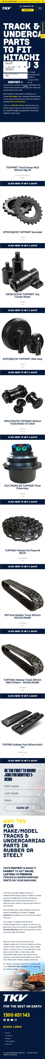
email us (24, 966)
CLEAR (25, 86)
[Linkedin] (4, 1020)
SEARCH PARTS (14, 82)
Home (7, 1033)
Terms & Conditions (10, 1055)
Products (8, 1036)
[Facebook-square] (8, 1020)
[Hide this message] (43, 1)
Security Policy (32, 1053)
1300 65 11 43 (17, 105)
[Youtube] (12, 1020)
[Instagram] (15, 1020)
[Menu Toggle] (40, 8)
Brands (8, 1038)
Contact (8, 1044)
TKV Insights (10, 1041)
